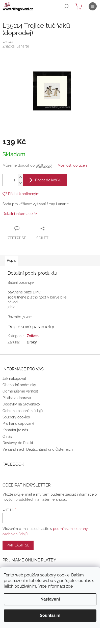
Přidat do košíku (48, 180)
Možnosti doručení (73, 165)
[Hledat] (66, 6)
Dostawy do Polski (18, 443)
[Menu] (93, 6)
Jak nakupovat (14, 378)
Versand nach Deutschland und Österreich (38, 449)
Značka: (16, 46)
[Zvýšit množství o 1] (20, 177)
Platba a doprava (17, 398)
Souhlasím (50, 615)
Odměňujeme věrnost (20, 391)
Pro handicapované (18, 423)
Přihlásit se (18, 545)
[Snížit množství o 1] (20, 183)
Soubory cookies (16, 417)
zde (69, 586)
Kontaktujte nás (15, 430)
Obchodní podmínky (19, 385)
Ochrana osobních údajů (23, 411)
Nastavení (50, 599)
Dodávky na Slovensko (21, 404)
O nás (7, 436)
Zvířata (33, 336)
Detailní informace (18, 214)
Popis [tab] (11, 260)
